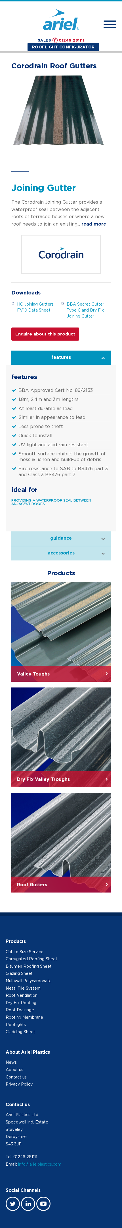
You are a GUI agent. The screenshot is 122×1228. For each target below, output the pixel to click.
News (11, 1062)
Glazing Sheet (19, 973)
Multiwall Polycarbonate (29, 981)
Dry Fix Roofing (21, 1002)
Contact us (16, 1077)
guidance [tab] (61, 538)
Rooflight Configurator (63, 47)
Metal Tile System (23, 988)
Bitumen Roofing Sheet (29, 966)
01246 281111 (71, 40)
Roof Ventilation (21, 995)
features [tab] (61, 357)
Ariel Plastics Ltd (22, 1114)
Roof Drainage (20, 1010)
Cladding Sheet (20, 1032)
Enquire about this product (45, 333)
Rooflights (16, 1024)
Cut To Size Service (24, 951)
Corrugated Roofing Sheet (31, 959)
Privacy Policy (19, 1084)
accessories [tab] (61, 552)
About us (14, 1069)
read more (93, 223)
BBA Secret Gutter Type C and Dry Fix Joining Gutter (85, 310)
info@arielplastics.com (39, 1164)
